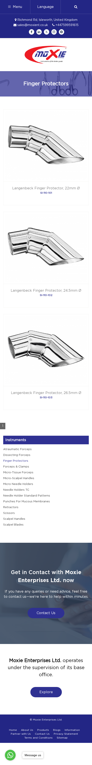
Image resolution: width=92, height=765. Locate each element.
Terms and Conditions (38, 737)
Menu (17, 7)
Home (13, 730)
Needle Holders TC (16, 490)
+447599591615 (67, 25)
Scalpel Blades (13, 524)
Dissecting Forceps (16, 455)
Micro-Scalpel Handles (18, 478)
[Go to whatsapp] (10, 755)
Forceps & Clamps (16, 466)
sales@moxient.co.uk (32, 25)
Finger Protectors (15, 461)
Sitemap (62, 737)
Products (43, 730)
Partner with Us (21, 734)
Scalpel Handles (14, 519)
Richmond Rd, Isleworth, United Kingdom (46, 19)
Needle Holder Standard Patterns (26, 495)
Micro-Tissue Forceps (18, 472)
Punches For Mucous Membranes (26, 501)
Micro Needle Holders (18, 484)
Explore (46, 692)
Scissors (9, 513)
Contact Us (46, 613)
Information (72, 730)
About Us (27, 730)
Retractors (10, 507)
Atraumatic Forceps (17, 449)
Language (45, 7)
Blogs (57, 730)
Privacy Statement (66, 734)
